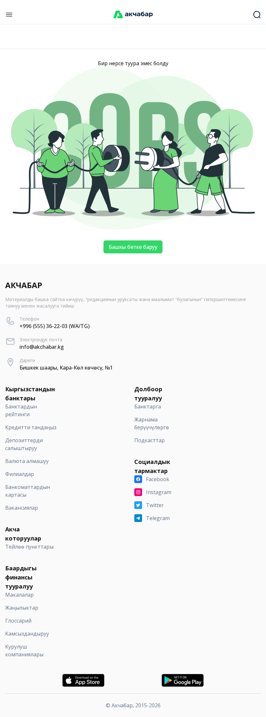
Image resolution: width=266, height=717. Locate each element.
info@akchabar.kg (41, 346)
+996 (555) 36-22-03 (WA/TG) (54, 326)
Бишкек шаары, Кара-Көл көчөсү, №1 (66, 367)
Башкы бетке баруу (133, 246)
